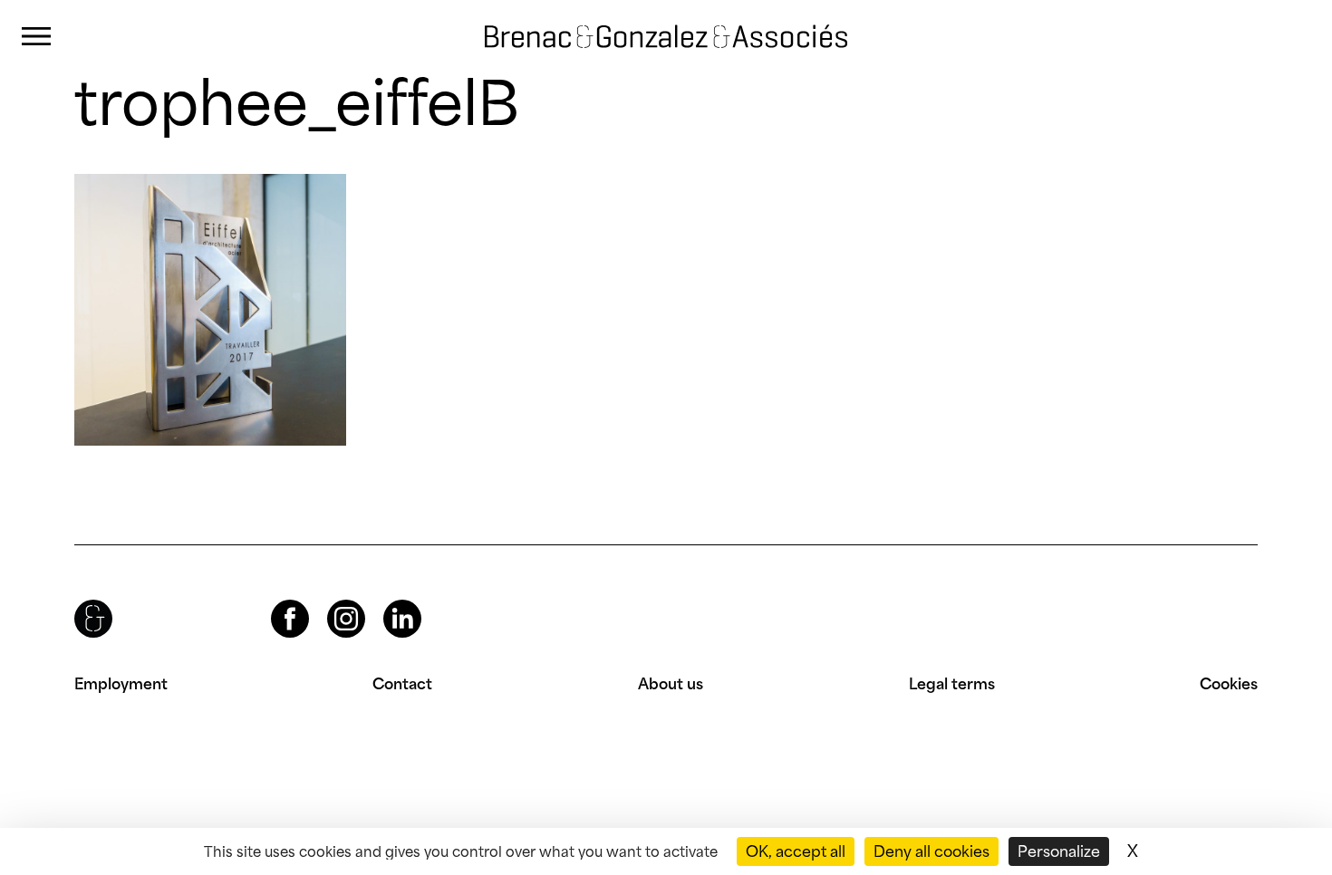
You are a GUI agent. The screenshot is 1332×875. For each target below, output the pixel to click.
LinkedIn (386, 600)
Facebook (274, 600)
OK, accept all (795, 851)
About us (670, 684)
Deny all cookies (931, 851)
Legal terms (952, 684)
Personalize (1059, 851)
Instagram (330, 600)
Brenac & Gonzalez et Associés (648, 21)
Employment (121, 684)
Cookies (1229, 684)
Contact (402, 684)
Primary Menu (36, 36)
